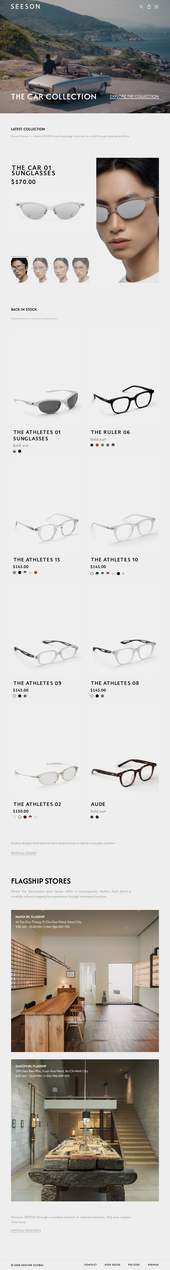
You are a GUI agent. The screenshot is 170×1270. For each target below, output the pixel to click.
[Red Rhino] (30, 817)
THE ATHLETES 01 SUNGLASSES (36, 435)
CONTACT (90, 1264)
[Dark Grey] (107, 444)
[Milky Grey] (91, 573)
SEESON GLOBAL (32, 1265)
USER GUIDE (112, 1264)
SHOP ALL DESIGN (24, 853)
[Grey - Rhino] (30, 572)
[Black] (19, 451)
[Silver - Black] (14, 451)
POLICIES (134, 1264)
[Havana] (25, 817)
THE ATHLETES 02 (37, 804)
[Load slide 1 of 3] (79, 96)
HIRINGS (153, 1264)
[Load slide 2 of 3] (85, 96)
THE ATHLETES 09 (37, 683)
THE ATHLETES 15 (36, 559)
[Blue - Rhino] (102, 573)
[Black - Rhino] (97, 573)
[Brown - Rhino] (25, 572)
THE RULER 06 (110, 432)
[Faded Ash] (113, 444)
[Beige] (35, 817)
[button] (141, 6)
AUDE (97, 804)
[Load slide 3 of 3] (91, 96)
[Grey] (102, 444)
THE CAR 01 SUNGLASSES (33, 170)
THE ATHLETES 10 (114, 559)
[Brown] (97, 444)
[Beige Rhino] (19, 817)
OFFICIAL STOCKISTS (26, 1230)
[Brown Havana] (91, 817)
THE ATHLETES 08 (114, 683)
